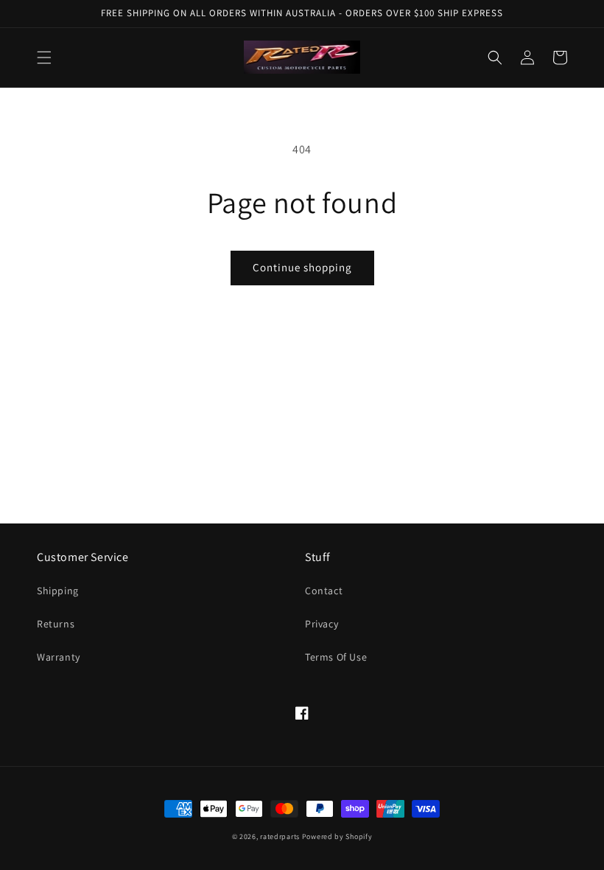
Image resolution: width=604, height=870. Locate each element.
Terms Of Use (336, 657)
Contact (324, 590)
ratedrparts (280, 836)
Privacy (321, 623)
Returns (55, 623)
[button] (44, 57)
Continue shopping (302, 267)
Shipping (58, 590)
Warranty (58, 657)
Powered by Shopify (337, 836)
